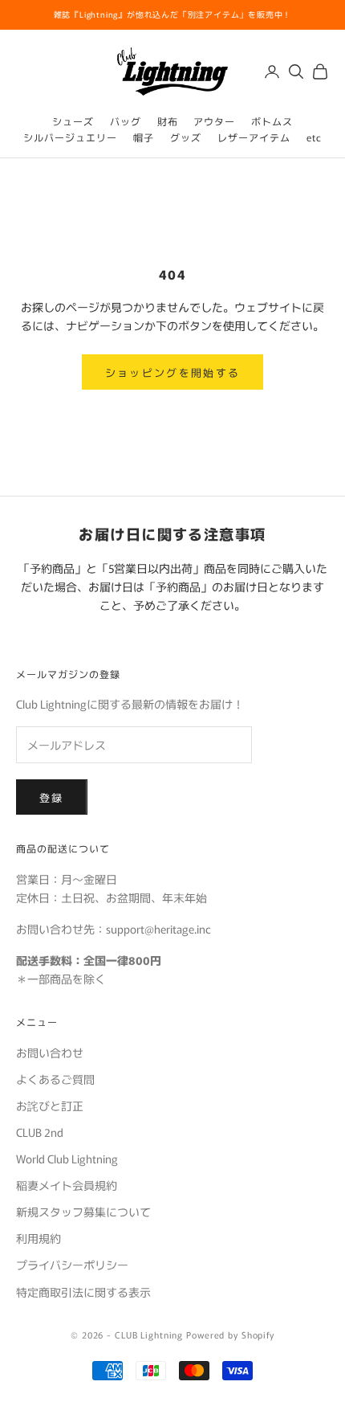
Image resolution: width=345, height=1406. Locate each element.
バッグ (125, 121)
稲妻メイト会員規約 (66, 1185)
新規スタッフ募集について (83, 1212)
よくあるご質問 (55, 1079)
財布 (167, 121)
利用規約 (38, 1238)
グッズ (185, 137)
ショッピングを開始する (173, 372)
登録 (51, 797)
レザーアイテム (253, 137)
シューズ (73, 121)
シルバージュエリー (70, 137)
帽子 (143, 137)
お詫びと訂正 (49, 1105)
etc (314, 137)
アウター (214, 121)
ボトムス (272, 121)
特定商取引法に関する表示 (83, 1292)
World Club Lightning (67, 1159)
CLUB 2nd (39, 1132)
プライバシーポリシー (72, 1265)
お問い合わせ (49, 1052)
